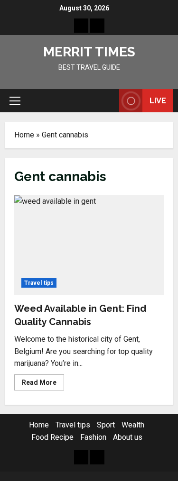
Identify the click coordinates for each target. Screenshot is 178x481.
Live (158, 100)
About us (127, 437)
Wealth (133, 424)
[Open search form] (107, 101)
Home (24, 134)
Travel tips (39, 283)
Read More (43, 384)
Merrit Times (89, 52)
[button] (15, 101)
